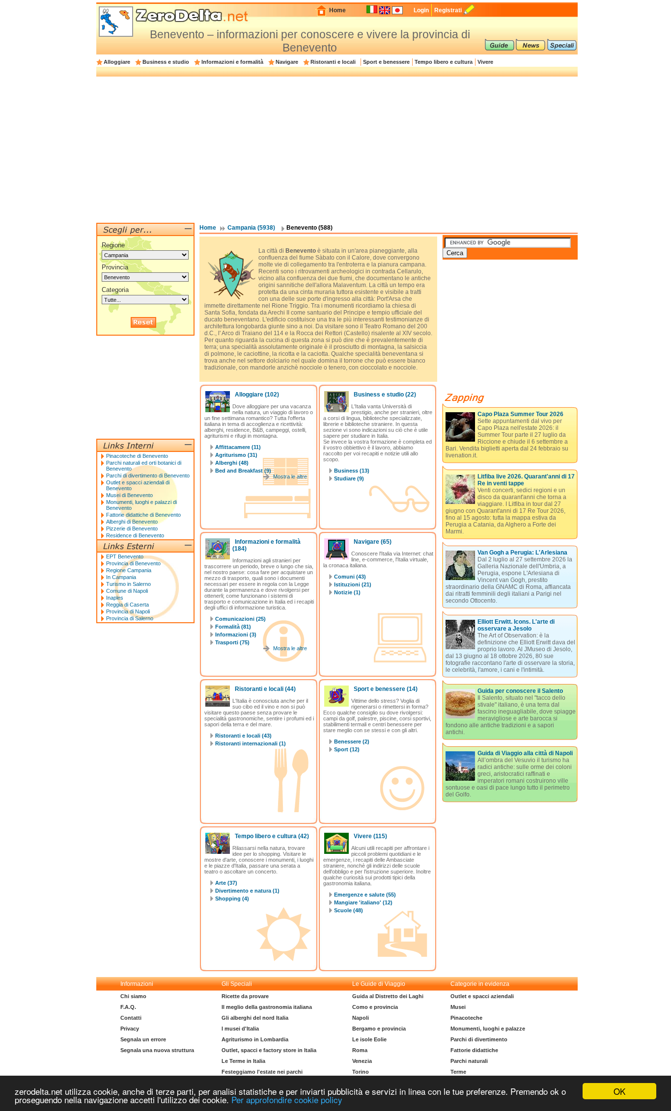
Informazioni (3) (235, 634)
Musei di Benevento (129, 495)
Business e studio (165, 62)
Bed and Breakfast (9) (243, 471)
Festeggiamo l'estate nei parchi (262, 1072)
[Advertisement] (337, 149)
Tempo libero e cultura (444, 62)
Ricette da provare (245, 996)
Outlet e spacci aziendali (482, 996)
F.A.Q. (128, 1007)
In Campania (121, 577)
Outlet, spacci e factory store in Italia (269, 1050)
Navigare (287, 62)
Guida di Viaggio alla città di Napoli (525, 753)
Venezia (362, 1061)
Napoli (360, 1018)
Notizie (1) (347, 592)
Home (337, 10)
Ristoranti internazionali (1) (250, 743)
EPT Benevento (124, 556)
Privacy (129, 1029)
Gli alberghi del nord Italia (255, 1018)
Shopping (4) (232, 898)
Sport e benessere (386, 62)
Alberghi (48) (232, 463)
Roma (359, 1050)
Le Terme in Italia (243, 1061)
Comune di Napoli (127, 591)
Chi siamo (133, 996)
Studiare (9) (349, 478)
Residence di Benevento (135, 535)
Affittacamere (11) (238, 447)
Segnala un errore (143, 1039)
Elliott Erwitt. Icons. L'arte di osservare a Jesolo (516, 625)
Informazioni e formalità (232, 62)
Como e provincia (375, 1007)
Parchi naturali (469, 1061)
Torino (360, 1072)
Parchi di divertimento (478, 1039)
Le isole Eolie (369, 1039)
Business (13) (351, 471)
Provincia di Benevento (133, 563)
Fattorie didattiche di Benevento (143, 515)
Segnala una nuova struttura (157, 1050)
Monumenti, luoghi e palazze (487, 1029)
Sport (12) (347, 749)
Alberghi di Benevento (132, 522)
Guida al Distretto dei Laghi (387, 996)
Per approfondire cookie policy (286, 1099)
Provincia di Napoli (128, 611)
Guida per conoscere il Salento (520, 691)
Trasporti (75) (232, 642)
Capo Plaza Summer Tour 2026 (520, 414)
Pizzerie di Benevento (132, 528)
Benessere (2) (351, 741)
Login (421, 10)
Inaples (114, 598)
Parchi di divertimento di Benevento (148, 475)
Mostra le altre (290, 476)
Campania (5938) (251, 227)
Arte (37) (226, 883)
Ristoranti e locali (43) (243, 736)
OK (619, 1091)
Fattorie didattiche (474, 1050)
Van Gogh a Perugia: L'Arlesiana (522, 552)
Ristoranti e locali (333, 62)
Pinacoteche (466, 1018)
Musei (458, 1007)
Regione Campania (128, 570)
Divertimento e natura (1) (247, 891)
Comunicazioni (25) (240, 619)
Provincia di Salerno (129, 618)
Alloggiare (117, 62)
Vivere (485, 62)
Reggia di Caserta (127, 605)
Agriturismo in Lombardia (255, 1039)
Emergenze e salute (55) (365, 895)
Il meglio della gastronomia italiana (267, 1007)
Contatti (130, 1018)
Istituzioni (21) (352, 584)
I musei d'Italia (240, 1029)
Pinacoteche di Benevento (137, 456)
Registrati (448, 10)
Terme (458, 1072)
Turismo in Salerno (128, 584)
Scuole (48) (348, 910)
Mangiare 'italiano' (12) (363, 902)
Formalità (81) (233, 627)
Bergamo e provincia (379, 1029)
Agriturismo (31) (236, 455)
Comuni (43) (350, 577)
